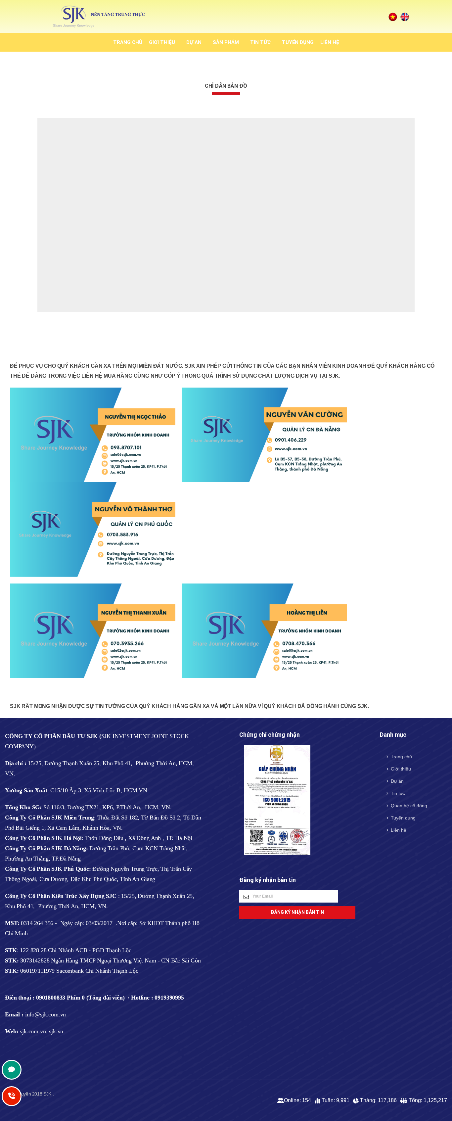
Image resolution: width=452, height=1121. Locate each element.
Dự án (194, 42)
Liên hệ (329, 42)
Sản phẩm (226, 42)
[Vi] (392, 17)
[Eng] (404, 17)
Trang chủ (127, 42)
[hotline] (12, 1070)
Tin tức (260, 42)
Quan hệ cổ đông (409, 805)
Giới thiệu (162, 42)
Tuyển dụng (298, 42)
